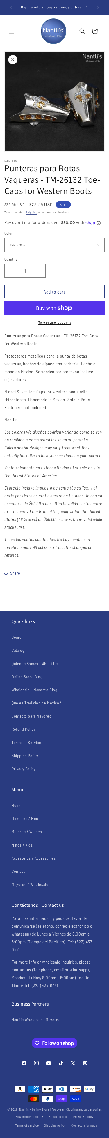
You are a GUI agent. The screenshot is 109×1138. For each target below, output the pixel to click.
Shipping (31, 212)
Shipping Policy (25, 755)
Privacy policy (83, 1116)
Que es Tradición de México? (36, 702)
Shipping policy (55, 1125)
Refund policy (58, 1116)
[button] (11, 31)
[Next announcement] (98, 7)
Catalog (18, 650)
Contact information (85, 1125)
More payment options (54, 322)
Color (8, 233)
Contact (18, 871)
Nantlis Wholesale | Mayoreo (36, 1019)
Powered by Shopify (30, 1116)
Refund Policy (23, 729)
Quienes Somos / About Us (35, 663)
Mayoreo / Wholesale (30, 884)
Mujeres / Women (27, 831)
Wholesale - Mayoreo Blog (34, 689)
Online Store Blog (27, 676)
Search (18, 637)
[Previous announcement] (10, 7)
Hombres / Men (25, 818)
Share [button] (15, 572)
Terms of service (27, 1125)
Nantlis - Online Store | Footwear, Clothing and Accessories (60, 1109)
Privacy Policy (23, 768)
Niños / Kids (22, 844)
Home (17, 805)
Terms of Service (26, 742)
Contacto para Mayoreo (32, 715)
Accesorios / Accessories (34, 858)
